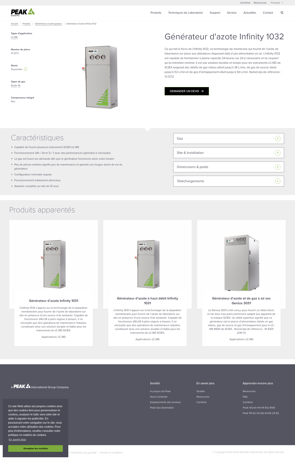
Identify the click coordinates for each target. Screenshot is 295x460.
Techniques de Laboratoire (185, 13)
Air (19, 85)
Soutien (200, 391)
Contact (268, 13)
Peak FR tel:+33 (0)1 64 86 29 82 (261, 413)
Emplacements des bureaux (165, 402)
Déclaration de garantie (83, 452)
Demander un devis (184, 91)
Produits (156, 13)
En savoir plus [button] (17, 439)
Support (215, 13)
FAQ (245, 396)
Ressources (260, 2)
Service (232, 13)
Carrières (245, 2)
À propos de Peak (160, 391)
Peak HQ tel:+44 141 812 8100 (259, 407)
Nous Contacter (158, 396)
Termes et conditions (111, 452)
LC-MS (14, 37)
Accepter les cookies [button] (35, 448)
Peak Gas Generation (162, 407)
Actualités (249, 13)
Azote (14, 85)
